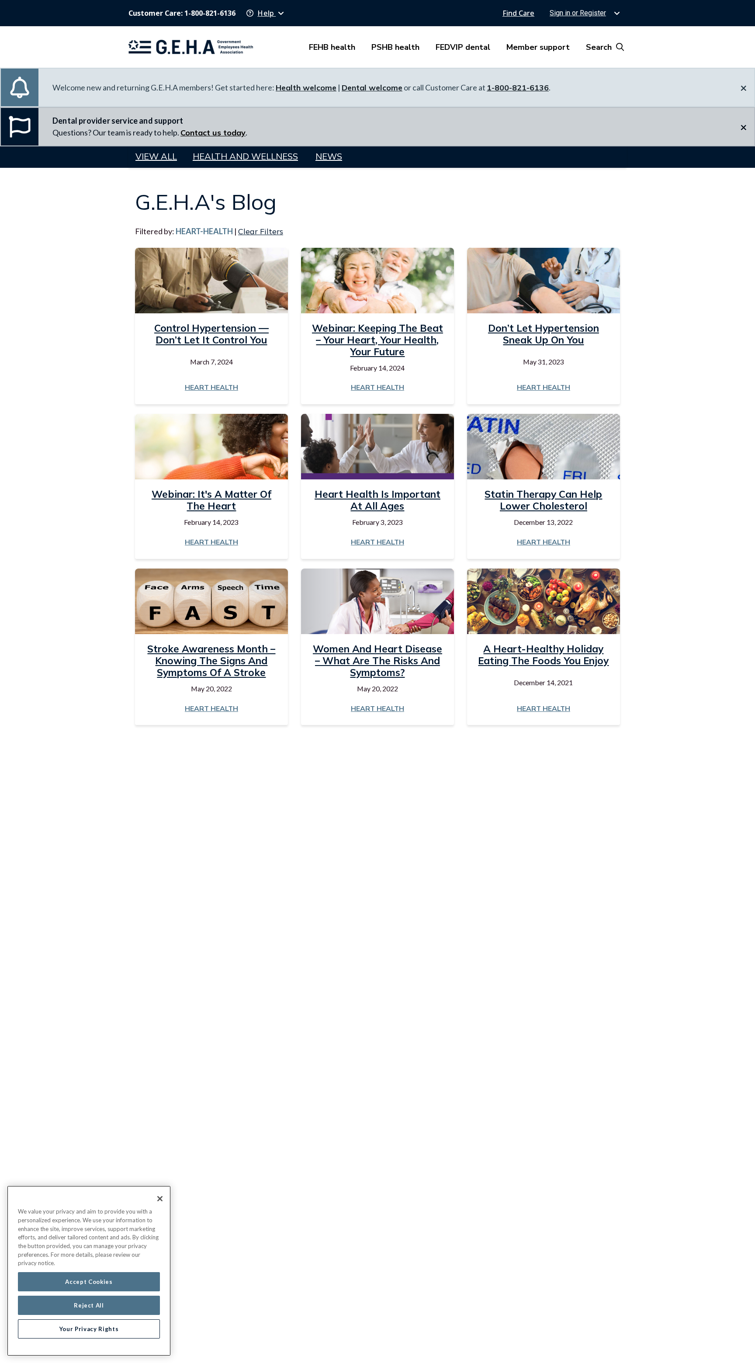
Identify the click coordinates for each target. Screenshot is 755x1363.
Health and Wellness (245, 156)
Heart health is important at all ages (377, 500)
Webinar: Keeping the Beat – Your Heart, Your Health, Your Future (377, 340)
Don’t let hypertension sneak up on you (543, 334)
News (328, 156)
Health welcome (306, 88)
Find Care (518, 13)
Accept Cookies (88, 1281)
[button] (265, 13)
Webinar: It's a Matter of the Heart (211, 500)
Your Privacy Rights (88, 1328)
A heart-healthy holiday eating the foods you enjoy (543, 654)
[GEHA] (190, 47)
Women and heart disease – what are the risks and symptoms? (377, 660)
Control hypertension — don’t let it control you (211, 334)
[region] (89, 1271)
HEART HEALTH (211, 387)
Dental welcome (372, 88)
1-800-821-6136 (518, 88)
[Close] (160, 1198)
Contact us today (213, 133)
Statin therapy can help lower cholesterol (543, 500)
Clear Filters (260, 231)
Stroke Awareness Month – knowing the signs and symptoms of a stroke (211, 660)
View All (156, 156)
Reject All (89, 1305)
